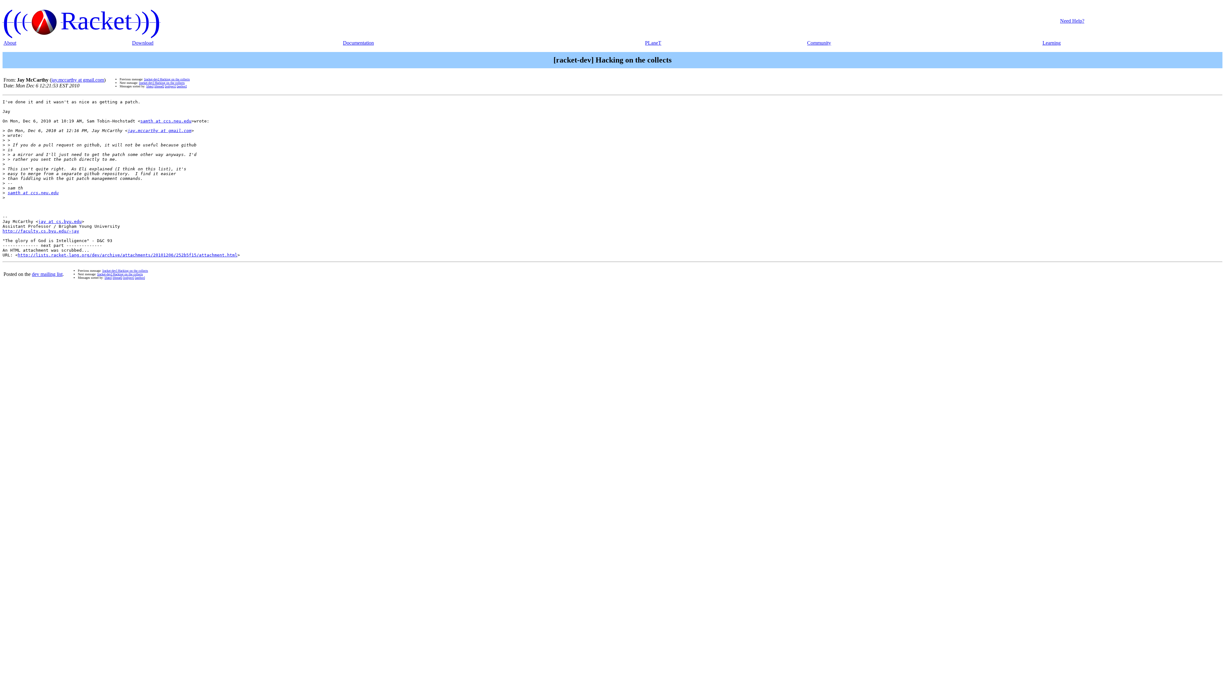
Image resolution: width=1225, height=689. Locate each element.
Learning (1052, 43)
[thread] (159, 86)
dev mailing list (47, 274)
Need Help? (1072, 21)
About (10, 43)
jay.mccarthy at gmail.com (77, 80)
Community (819, 43)
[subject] (170, 86)
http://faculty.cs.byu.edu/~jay (41, 231)
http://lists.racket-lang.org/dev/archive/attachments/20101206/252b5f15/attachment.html (127, 255)
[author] (182, 86)
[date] (149, 86)
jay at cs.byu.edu (60, 221)
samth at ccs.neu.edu (165, 121)
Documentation (358, 43)
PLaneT (653, 43)
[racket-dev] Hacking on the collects (167, 79)
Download (142, 43)
